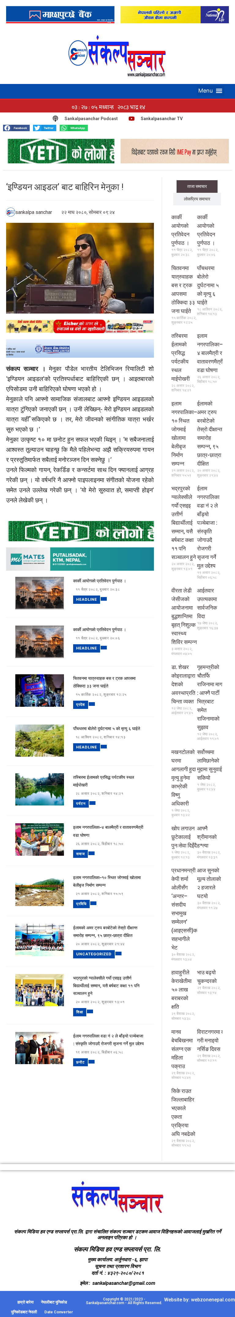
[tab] (197, 186)
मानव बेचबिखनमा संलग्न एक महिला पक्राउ (182, 1049)
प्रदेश (80, 704)
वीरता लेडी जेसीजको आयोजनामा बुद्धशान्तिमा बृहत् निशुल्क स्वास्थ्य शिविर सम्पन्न (184, 616)
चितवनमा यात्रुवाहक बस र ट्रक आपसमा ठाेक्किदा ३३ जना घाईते (104, 682)
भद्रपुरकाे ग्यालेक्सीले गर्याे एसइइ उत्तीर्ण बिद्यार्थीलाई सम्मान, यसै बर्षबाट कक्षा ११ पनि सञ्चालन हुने (106, 985)
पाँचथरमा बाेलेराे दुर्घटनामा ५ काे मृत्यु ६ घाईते (106, 728)
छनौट (80, 1062)
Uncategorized (94, 954)
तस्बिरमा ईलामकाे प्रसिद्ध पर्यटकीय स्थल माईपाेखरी (103, 781)
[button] (210, 91)
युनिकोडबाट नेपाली (24, 1312)
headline (86, 599)
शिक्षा (79, 1012)
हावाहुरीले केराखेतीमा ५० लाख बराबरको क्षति (181, 989)
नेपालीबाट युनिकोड (54, 1302)
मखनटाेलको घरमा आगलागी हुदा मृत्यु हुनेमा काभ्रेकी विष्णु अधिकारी (183, 778)
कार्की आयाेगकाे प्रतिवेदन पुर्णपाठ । (99, 580)
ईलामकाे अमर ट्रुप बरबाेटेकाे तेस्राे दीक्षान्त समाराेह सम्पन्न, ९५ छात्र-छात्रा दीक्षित (105, 931)
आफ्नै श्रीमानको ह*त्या (207, 837)
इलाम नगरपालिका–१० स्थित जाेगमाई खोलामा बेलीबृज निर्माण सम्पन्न (107, 881)
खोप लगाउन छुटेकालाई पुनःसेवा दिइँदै (184, 837)
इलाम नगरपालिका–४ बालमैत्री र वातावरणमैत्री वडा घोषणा (108, 830)
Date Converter (58, 1312)
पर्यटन (81, 803)
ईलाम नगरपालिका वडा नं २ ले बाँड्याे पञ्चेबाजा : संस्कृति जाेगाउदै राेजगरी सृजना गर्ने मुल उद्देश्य (108, 1039)
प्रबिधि (81, 903)
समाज (80, 853)
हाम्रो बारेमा (25, 1302)
